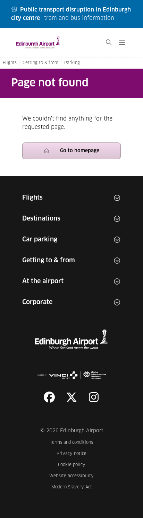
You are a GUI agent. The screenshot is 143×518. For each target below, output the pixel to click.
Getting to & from (40, 63)
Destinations (41, 219)
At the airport (43, 281)
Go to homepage (79, 150)
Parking (72, 63)
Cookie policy (76, 465)
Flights (10, 63)
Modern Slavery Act (72, 487)
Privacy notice (75, 453)
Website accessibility (71, 476)
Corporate (37, 302)
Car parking (39, 240)
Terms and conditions (72, 442)
